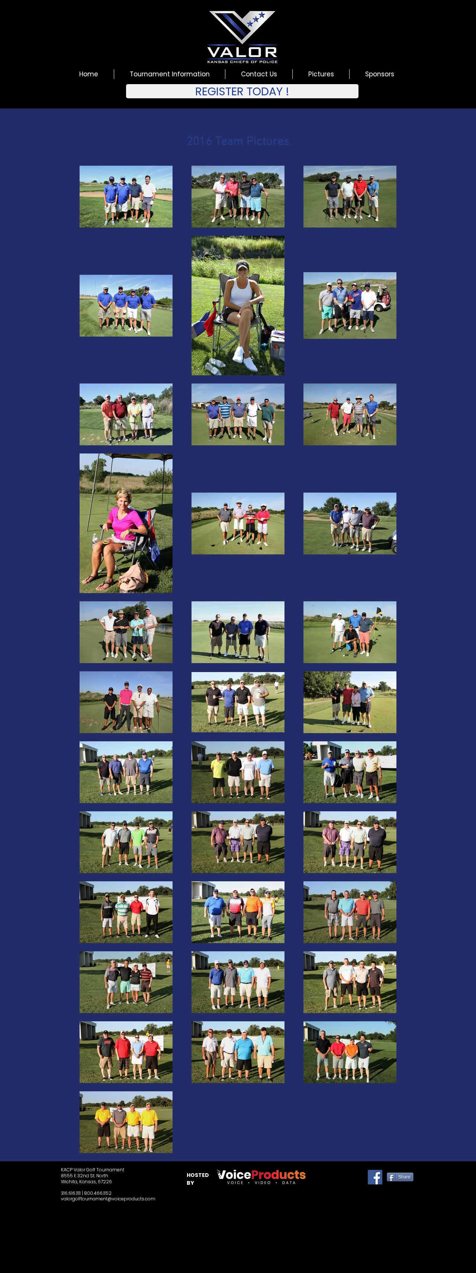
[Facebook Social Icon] (375, 1177)
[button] (242, 91)
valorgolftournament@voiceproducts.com (108, 1199)
